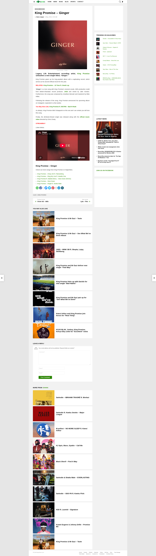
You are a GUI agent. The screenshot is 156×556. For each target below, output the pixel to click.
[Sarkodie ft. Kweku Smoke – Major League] (43, 413)
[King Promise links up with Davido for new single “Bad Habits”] (43, 282)
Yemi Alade (81, 554)
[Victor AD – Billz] (2, 278)
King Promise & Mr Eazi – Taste (69, 218)
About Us (88, 554)
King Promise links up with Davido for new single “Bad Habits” (71, 282)
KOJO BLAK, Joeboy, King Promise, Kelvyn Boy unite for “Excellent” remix (72, 330)
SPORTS (72, 1)
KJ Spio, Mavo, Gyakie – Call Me (69, 445)
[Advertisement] (108, 18)
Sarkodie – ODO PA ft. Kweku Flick (70, 493)
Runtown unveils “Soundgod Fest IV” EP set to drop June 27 (108, 161)
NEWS (55, 1)
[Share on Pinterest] (53, 187)
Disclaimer (101, 554)
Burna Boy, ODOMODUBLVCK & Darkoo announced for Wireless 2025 (109, 152)
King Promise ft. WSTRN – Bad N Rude (62, 106)
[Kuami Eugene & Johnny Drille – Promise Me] (43, 525)
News (100, 131)
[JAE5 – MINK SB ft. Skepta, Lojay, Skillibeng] (43, 250)
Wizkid (90, 552)
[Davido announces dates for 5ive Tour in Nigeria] (108, 130)
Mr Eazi (106, 552)
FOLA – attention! (107, 51)
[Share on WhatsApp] (37, 187)
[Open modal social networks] (62, 187)
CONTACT (80, 1)
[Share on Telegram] (58, 187)
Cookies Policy (109, 554)
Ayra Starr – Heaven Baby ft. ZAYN (112, 43)
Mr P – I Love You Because (110, 56)
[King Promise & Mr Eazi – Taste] (43, 218)
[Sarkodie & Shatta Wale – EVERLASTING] (43, 477)
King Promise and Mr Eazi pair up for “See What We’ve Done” (71, 298)
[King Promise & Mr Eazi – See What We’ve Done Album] (43, 234)
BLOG (66, 1)
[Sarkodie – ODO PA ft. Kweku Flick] (43, 493)
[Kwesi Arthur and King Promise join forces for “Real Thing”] (43, 314)
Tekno (101, 552)
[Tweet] (49, 187)
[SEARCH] (120, 1)
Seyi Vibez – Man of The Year (110, 69)
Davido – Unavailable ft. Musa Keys (112, 38)
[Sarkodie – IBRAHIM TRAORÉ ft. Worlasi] (43, 397)
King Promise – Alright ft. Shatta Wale (49, 183)
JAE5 (66, 91)
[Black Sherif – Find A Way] (43, 461)
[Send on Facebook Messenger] (46, 187)
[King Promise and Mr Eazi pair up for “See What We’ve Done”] (43, 298)
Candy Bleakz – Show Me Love (111, 60)
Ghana (45, 387)
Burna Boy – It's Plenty (108, 73)
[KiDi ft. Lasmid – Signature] (43, 509)
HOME (49, 1)
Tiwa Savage (117, 552)
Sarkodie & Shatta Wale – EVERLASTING (72, 477)
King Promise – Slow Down (46, 181)
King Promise (42, 195)
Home (80, 552)
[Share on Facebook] (40, 187)
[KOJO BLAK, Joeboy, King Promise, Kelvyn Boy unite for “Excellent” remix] (43, 330)
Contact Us (95, 554)
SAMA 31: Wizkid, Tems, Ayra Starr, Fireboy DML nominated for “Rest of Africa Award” (108, 142)
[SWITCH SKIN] (122, 1)
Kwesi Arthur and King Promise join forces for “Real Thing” (70, 314)
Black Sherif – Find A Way (66, 461)
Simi (111, 552)
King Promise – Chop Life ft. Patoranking (50, 174)
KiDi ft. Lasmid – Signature (67, 510)
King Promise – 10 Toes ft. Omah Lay (56, 85)
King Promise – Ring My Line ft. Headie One (51, 176)
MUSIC (61, 1)
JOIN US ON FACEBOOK (104, 170)
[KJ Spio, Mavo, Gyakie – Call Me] (43, 445)
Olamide (96, 552)
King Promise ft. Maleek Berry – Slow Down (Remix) (54, 179)
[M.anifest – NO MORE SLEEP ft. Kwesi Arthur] (43, 429)
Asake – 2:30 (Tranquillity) (109, 65)
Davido (85, 552)
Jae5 (35, 195)
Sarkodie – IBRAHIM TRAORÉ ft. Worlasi (72, 397)
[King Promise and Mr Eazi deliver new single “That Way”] (43, 266)
